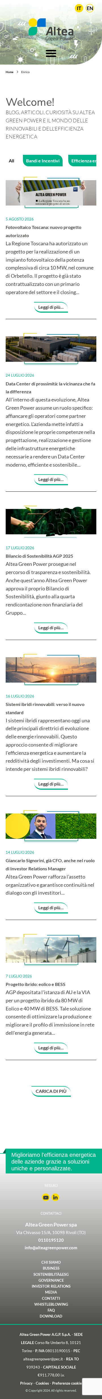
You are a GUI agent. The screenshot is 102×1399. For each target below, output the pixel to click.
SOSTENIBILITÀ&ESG (51, 1274)
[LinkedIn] (55, 1197)
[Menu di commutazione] (51, 52)
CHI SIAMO (51, 1262)
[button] (51, 1091)
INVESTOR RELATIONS (51, 1286)
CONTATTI (51, 1298)
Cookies (42, 1383)
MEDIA (51, 1292)
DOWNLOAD (51, 1316)
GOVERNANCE (51, 1280)
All (11, 160)
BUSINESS (51, 1268)
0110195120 (51, 1240)
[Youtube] (46, 1197)
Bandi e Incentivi (43, 160)
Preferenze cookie (67, 1383)
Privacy (26, 1383)
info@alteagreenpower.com (51, 1247)
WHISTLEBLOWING (51, 1304)
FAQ (51, 1310)
